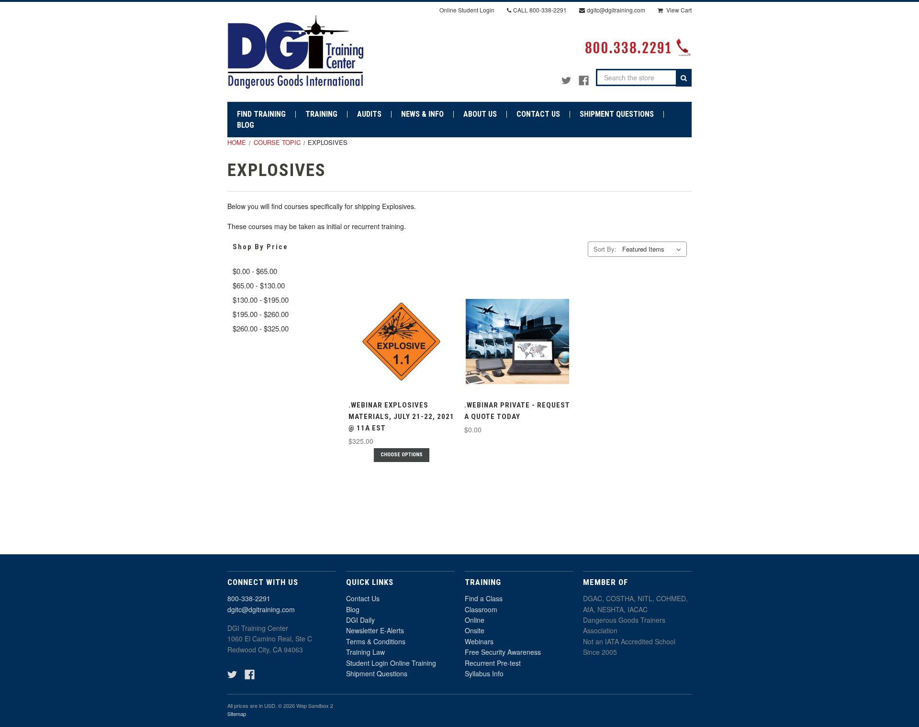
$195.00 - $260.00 (261, 314)
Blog (352, 609)
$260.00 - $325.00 (261, 328)
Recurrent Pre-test (493, 663)
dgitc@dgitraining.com (261, 609)
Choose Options (402, 455)
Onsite (474, 630)
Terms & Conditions (375, 641)
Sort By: (605, 248)
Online (474, 620)
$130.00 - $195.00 (261, 300)
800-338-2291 (248, 598)
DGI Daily (360, 620)
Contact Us (363, 598)
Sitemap (236, 713)
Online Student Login (466, 10)
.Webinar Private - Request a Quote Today (517, 411)
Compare (398, 349)
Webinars (479, 641)
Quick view (400, 332)
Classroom (481, 609)
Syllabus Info (484, 673)
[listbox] (653, 249)
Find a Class (484, 598)
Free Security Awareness (503, 652)
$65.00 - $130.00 (259, 285)
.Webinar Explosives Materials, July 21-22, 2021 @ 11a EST (401, 416)
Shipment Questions (376, 673)
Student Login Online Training (391, 663)
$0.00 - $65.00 (255, 271)
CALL (540, 10)
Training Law (365, 652)
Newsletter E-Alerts (375, 630)
